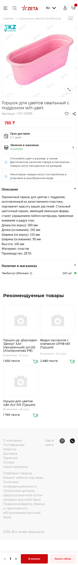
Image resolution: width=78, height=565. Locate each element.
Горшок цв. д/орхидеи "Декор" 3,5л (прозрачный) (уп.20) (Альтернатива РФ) (20, 345)
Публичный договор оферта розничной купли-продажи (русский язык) (23, 495)
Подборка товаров (17, 473)
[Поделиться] (74, 113)
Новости (9, 449)
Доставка (10, 454)
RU (48, 8)
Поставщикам (14, 445)
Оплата (8, 462)
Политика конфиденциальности (20, 484)
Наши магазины (15, 467)
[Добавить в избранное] (66, 113)
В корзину (34, 558)
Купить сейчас (63, 558)
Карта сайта (49, 443)
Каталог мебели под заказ (23, 478)
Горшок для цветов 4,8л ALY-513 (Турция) (19, 403)
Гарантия (10, 458)
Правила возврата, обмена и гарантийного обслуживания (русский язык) (24, 510)
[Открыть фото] (69, 90)
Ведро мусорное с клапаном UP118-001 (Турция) (55, 343)
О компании (12, 440)
